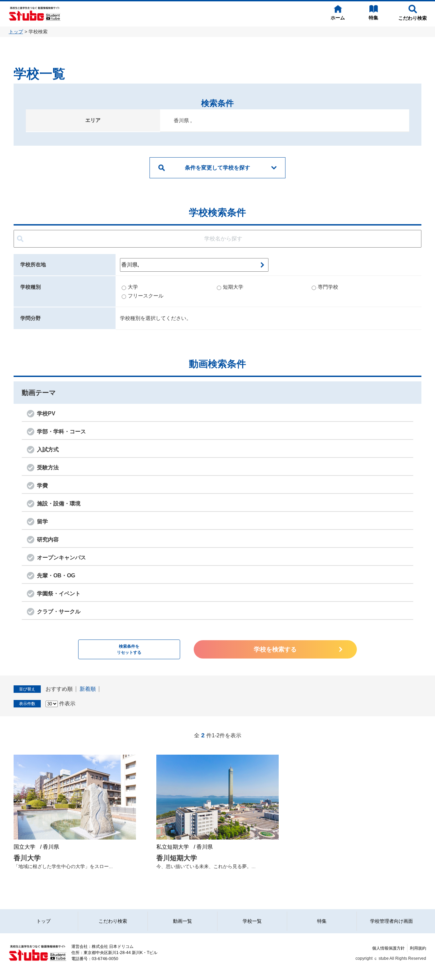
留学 (42, 521)
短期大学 (233, 287)
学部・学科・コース (61, 431)
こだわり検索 (113, 921)
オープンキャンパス (61, 557)
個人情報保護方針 (388, 948)
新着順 (88, 689)
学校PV (46, 413)
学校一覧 (252, 921)
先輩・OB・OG (56, 575)
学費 (42, 485)
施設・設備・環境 (59, 503)
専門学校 (328, 287)
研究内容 (48, 539)
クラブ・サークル (59, 611)
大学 (133, 287)
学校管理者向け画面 (391, 921)
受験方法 (48, 467)
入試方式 (48, 449)
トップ (16, 31)
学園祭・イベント (59, 593)
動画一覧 (182, 921)
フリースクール (145, 296)
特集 (322, 921)
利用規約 (418, 948)
